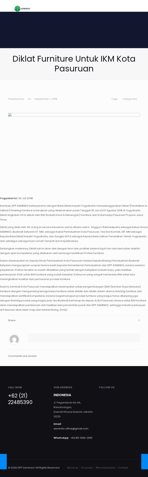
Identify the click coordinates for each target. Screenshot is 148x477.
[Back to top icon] (136, 468)
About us (72, 467)
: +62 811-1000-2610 (73, 438)
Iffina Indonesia (105, 467)
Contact (123, 467)
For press (87, 467)
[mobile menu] (133, 6)
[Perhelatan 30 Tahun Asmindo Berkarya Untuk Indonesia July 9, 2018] (3, 461)
